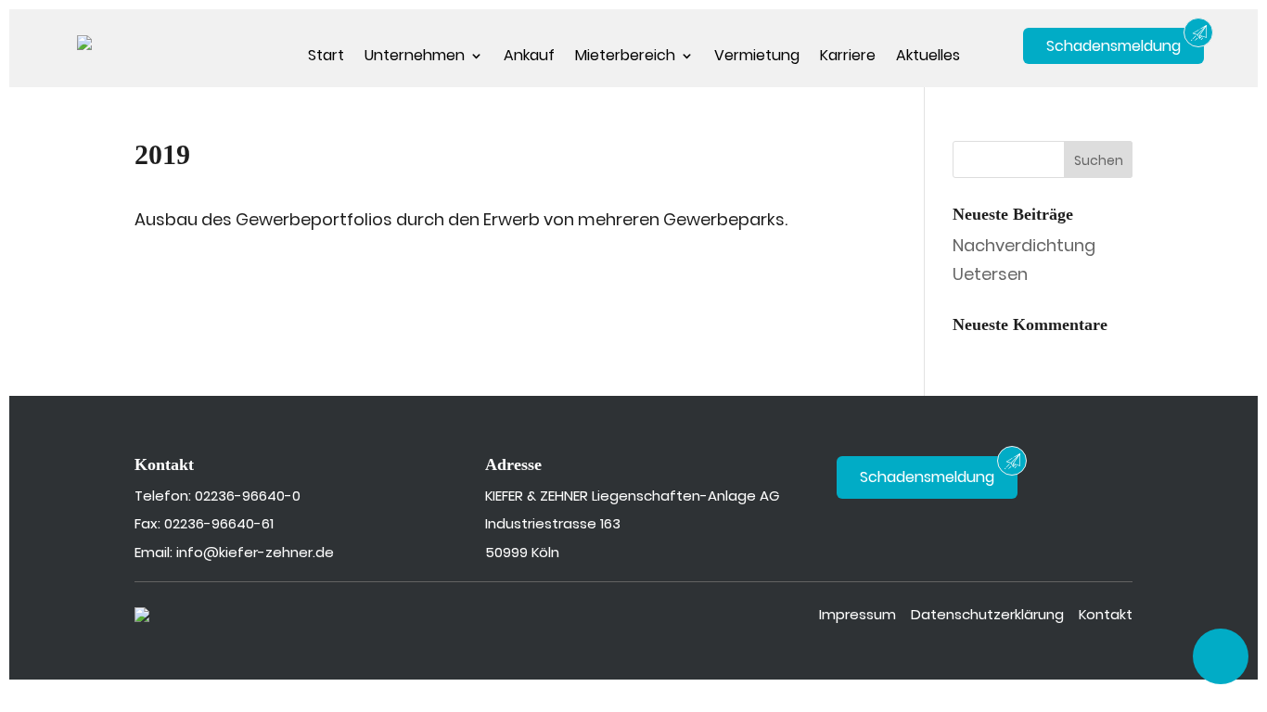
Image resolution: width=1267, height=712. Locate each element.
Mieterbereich (625, 57)
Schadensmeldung (1113, 46)
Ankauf (529, 57)
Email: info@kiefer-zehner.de (234, 552)
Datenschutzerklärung (987, 614)
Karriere (848, 57)
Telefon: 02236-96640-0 (217, 495)
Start (326, 57)
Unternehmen (415, 57)
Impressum (857, 614)
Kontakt (1106, 614)
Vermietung (757, 57)
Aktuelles (928, 57)
